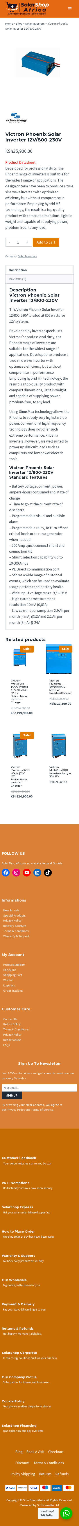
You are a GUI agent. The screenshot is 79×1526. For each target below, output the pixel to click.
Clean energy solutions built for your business (30, 1358)
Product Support (14, 965)
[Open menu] (70, 8)
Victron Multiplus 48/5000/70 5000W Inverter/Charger (60, 687)
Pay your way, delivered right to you (24, 1309)
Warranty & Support (16, 936)
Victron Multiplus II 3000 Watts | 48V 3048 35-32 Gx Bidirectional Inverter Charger (19, 691)
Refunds (62, 1474)
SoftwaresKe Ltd (48, 1505)
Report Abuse (12, 1040)
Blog (19, 1451)
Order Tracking (13, 991)
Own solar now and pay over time (23, 1430)
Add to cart (46, 242)
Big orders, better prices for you (21, 1285)
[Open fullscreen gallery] (69, 98)
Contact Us (10, 1019)
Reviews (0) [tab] (17, 279)
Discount (22, 1462)
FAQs (6, 1045)
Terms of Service (42, 1110)
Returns (45, 1474)
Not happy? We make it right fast (22, 1333)
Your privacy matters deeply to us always (27, 1406)
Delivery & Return (14, 926)
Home (9, 23)
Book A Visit (35, 1451)
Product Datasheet (20, 162)
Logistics (9, 985)
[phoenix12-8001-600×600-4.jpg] (39, 68)
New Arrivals (11, 910)
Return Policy (12, 1024)
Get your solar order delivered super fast (26, 1212)
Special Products (14, 915)
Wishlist (8, 980)
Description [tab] (18, 270)
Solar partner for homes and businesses (26, 1382)
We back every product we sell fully (23, 1261)
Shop (19, 23)
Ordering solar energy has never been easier (28, 1236)
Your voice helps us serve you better (27, 1163)
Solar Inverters (35, 23)
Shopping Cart (12, 975)
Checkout (9, 970)
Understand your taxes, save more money (27, 1188)
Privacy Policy (12, 920)
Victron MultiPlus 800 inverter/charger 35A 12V (60, 771)
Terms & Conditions (16, 931)
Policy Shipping (23, 1474)
